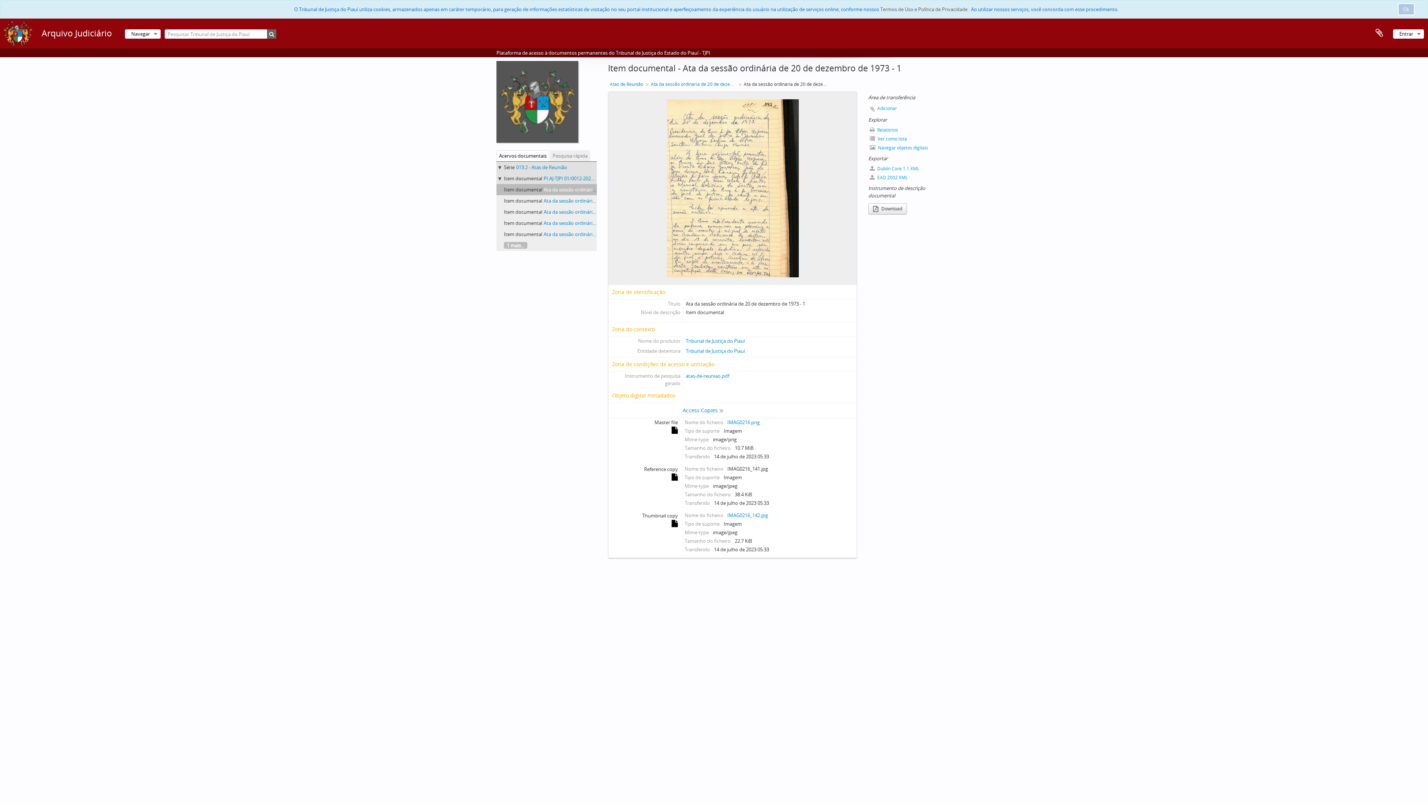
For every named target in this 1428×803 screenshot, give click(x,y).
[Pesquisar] (271, 34)
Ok (1406, 9)
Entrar (1406, 33)
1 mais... (515, 245)
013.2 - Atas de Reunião (541, 167)
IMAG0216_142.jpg (747, 515)
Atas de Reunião (626, 84)
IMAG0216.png (743, 422)
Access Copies (700, 410)
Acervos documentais (523, 155)
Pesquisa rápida (570, 155)
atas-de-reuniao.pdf (707, 376)
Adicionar (887, 108)
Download (891, 209)
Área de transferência (1379, 33)
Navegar (140, 33)
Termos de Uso (896, 9)
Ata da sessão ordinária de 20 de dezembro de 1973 (694, 84)
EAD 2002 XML (892, 177)
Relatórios (887, 130)
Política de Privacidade (943, 9)
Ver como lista (892, 139)
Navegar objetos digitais (902, 148)
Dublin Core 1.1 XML (897, 168)
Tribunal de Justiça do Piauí (715, 341)
